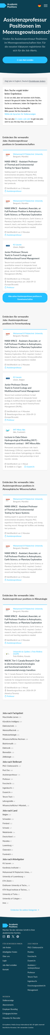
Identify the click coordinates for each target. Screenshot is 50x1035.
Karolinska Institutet (12, 867)
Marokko (24, 156)
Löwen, (16, 247)
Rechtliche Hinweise (9, 1027)
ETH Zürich (8, 881)
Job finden (7, 947)
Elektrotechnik (10, 726)
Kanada (27, 656)
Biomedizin (8, 752)
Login (5, 960)
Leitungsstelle (9, 801)
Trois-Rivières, (18, 656)
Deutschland (9, 836)
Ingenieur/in (8, 788)
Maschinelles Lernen (12, 717)
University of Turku (11, 894)
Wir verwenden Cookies (25, 1027)
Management (33, 990)
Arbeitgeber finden (10, 952)
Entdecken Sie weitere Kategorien (24, 910)
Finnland (7, 823)
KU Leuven (17, 244)
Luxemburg (8, 845)
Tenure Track (8, 796)
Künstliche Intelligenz (12, 721)
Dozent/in (30, 466)
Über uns (6, 956)
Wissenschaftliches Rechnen (15, 739)
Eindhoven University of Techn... (16, 885)
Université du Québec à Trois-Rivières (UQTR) (27, 652)
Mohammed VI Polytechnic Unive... (17, 872)
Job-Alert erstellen (26, 60)
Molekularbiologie (11, 734)
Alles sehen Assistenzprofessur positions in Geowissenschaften (25, 297)
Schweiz (7, 828)
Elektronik (8, 748)
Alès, (15, 432)
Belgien (22, 247)
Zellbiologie (8, 756)
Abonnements (8, 1004)
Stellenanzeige (8, 1000)
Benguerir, (17, 156)
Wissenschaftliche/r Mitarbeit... (16, 805)
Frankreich (21, 432)
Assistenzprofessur (14, 191)
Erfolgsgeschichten (10, 1013)
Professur (10, 287)
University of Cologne (12, 898)
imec (5, 903)
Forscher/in (8, 783)
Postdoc (31, 952)
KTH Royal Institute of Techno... (16, 889)
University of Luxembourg (14, 876)
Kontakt (6, 969)
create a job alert (24, 119)
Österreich (8, 849)
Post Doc (8, 770)
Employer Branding (10, 1009)
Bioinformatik (9, 743)
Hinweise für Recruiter (11, 1018)
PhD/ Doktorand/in (12, 766)
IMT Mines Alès (19, 429)
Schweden (8, 819)
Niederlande (9, 832)
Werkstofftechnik (11, 730)
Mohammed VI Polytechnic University (28, 154)
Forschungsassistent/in (37, 985)
